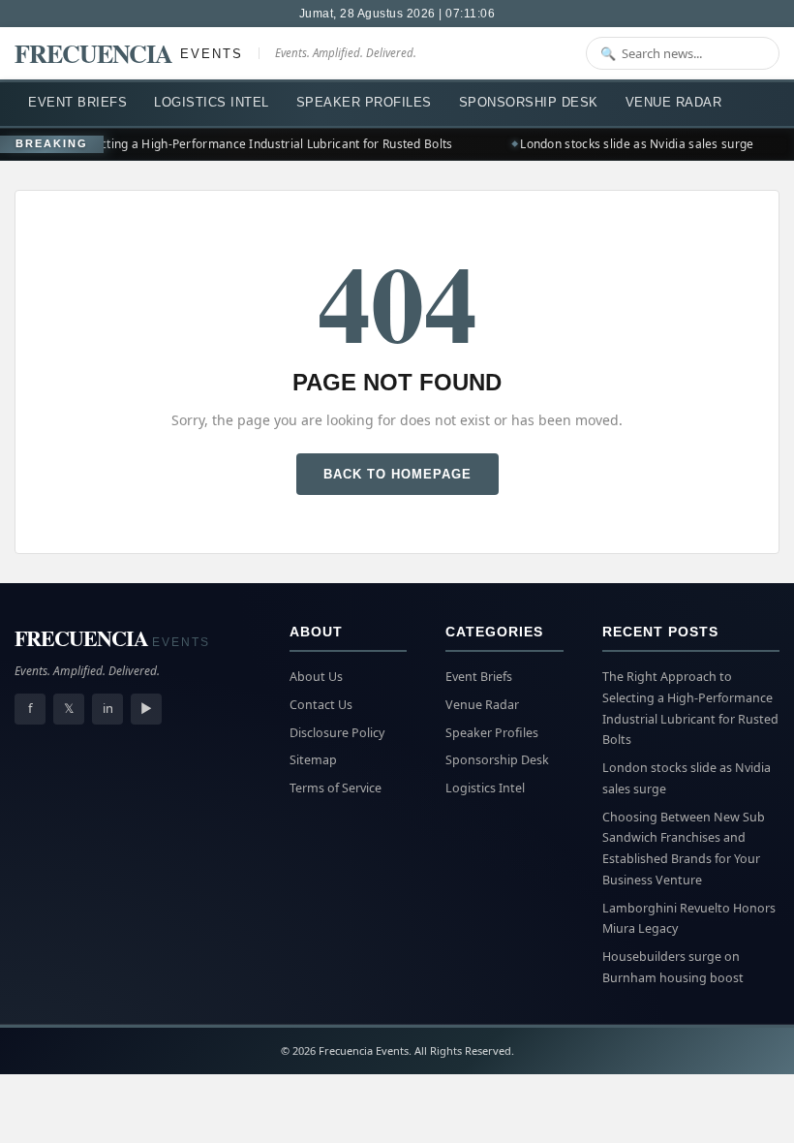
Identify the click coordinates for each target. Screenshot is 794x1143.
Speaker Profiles (364, 102)
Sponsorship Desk (528, 102)
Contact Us (321, 704)
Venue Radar (674, 102)
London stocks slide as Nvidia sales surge (632, 144)
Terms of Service (336, 788)
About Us (316, 676)
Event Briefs (77, 102)
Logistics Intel (211, 102)
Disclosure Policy (337, 733)
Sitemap (313, 760)
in (108, 708)
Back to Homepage (397, 474)
